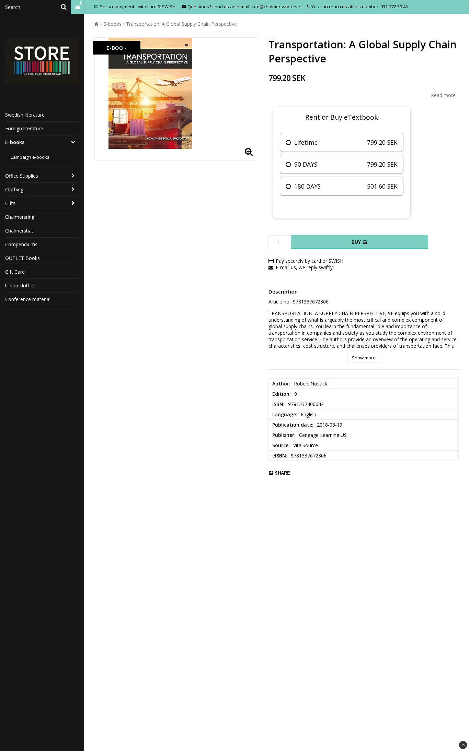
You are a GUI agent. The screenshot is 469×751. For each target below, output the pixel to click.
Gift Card (15, 272)
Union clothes (20, 285)
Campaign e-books (29, 157)
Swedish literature (25, 114)
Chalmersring (19, 217)
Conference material (27, 299)
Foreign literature (24, 128)
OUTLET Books (22, 258)
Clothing (14, 189)
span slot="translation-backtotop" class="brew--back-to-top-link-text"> (463, 745)
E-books (14, 142)
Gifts (10, 203)
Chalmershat (19, 230)
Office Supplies (21, 175)
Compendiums (21, 244)
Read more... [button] (445, 95)
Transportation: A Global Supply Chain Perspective (181, 24)
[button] (77, 7)
